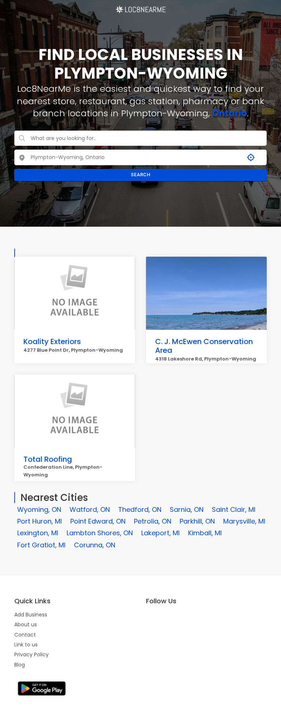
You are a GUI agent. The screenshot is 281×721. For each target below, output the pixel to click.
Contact (25, 634)
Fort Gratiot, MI (41, 545)
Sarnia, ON (186, 509)
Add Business (30, 614)
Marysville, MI (244, 521)
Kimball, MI (205, 532)
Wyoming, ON (39, 509)
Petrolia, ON (152, 521)
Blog (19, 664)
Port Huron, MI (39, 521)
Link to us (26, 644)
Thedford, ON (139, 509)
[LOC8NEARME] (140, 7)
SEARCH (140, 174)
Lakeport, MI (160, 532)
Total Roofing (47, 459)
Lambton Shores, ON (100, 532)
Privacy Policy (31, 654)
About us (25, 624)
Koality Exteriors (52, 341)
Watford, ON (90, 509)
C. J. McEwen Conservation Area (204, 345)
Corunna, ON (94, 545)
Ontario (229, 113)
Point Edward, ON (97, 521)
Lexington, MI (37, 532)
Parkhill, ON (197, 521)
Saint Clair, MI (233, 509)
